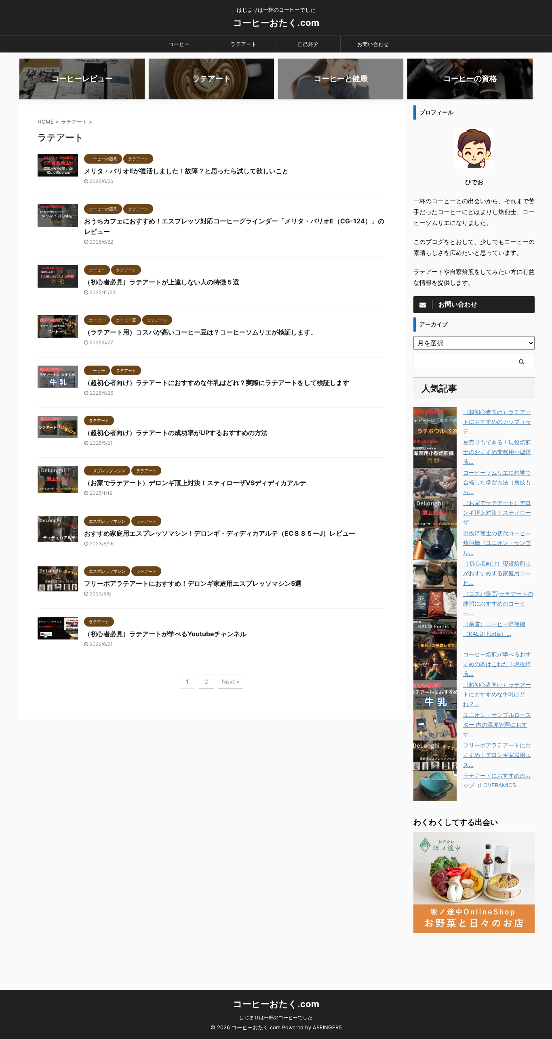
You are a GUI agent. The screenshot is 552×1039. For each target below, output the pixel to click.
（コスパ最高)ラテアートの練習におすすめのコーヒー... (498, 603)
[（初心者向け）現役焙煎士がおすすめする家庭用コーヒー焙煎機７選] (435, 574)
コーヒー (179, 44)
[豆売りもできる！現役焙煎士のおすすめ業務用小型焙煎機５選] (435, 452)
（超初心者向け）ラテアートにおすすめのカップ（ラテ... (497, 421)
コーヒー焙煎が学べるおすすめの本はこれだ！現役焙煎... (497, 664)
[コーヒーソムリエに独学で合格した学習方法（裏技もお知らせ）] (435, 483)
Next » (230, 682)
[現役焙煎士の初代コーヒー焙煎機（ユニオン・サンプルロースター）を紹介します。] (435, 543)
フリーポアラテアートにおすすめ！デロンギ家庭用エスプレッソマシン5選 (192, 583)
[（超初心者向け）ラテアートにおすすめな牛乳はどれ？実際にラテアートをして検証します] (435, 695)
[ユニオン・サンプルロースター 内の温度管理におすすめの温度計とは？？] (435, 725)
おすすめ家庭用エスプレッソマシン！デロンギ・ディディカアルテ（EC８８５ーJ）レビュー (219, 533)
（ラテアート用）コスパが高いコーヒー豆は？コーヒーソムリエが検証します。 (200, 332)
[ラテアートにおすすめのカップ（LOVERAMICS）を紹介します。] (435, 786)
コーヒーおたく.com (276, 22)
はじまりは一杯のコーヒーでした (276, 1017)
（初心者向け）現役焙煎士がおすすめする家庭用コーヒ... (497, 573)
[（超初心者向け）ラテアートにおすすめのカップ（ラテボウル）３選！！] (435, 422)
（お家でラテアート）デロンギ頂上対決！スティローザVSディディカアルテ (195, 483)
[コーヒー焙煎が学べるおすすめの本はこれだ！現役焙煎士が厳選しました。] (435, 665)
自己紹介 (308, 44)
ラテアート (243, 44)
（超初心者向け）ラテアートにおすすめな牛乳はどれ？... (497, 694)
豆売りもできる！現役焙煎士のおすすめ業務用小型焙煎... (497, 452)
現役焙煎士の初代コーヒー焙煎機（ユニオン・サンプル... (497, 543)
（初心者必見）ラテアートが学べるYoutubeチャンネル (165, 634)
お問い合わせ (373, 44)
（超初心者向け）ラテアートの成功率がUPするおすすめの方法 (176, 433)
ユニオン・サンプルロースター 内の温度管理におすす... (497, 724)
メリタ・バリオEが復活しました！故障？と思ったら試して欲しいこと (186, 171)
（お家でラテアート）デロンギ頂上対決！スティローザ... (497, 512)
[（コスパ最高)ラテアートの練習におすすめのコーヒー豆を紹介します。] (435, 604)
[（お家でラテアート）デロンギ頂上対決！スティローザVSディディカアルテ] (435, 513)
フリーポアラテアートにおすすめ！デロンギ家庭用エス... (497, 755)
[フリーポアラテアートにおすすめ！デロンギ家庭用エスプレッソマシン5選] (435, 755)
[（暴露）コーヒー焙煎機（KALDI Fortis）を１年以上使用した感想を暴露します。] (435, 634)
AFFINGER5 (327, 1027)
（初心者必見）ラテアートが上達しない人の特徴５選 (161, 282)
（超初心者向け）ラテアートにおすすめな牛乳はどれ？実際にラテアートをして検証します (216, 383)
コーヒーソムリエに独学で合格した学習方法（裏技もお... (497, 482)
